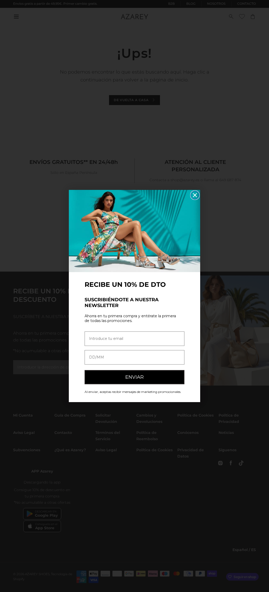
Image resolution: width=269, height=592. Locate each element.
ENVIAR (134, 377)
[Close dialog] (195, 195)
